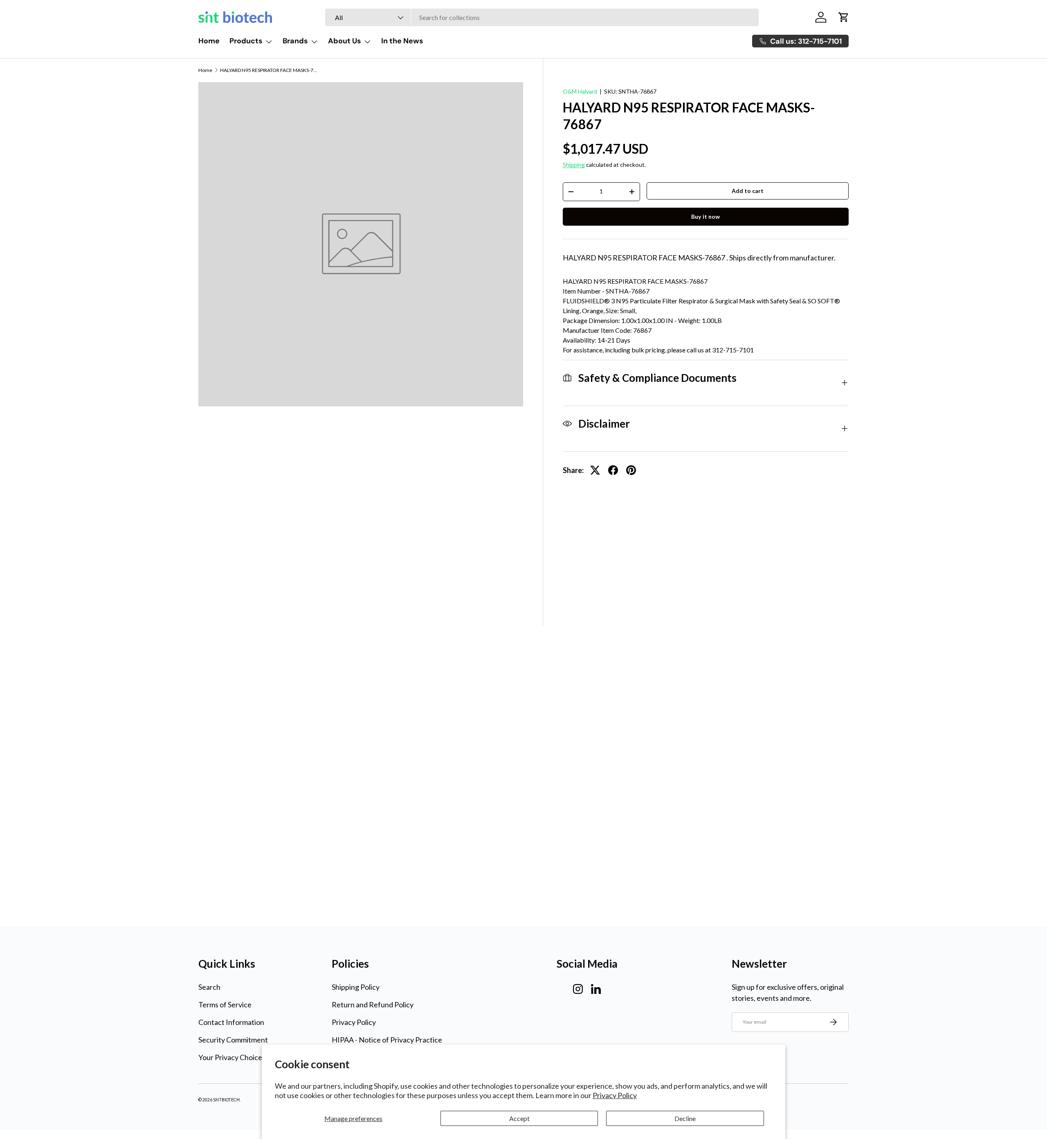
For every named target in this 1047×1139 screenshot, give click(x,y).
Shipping (574, 164)
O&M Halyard (580, 91)
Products (246, 41)
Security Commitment (233, 1039)
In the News (402, 41)
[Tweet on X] (595, 470)
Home (209, 41)
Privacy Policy (615, 1095)
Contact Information (231, 1022)
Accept (519, 1118)
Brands (295, 41)
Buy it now (705, 216)
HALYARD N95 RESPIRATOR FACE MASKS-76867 (269, 70)
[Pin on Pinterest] (631, 470)
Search (209, 986)
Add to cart (748, 190)
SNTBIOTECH (226, 1099)
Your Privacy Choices (231, 1057)
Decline (685, 1118)
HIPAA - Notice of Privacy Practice (387, 1039)
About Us (344, 41)
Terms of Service (225, 1004)
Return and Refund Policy (372, 1004)
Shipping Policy (356, 986)
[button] (844, 17)
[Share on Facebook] (613, 470)
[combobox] (542, 17)
